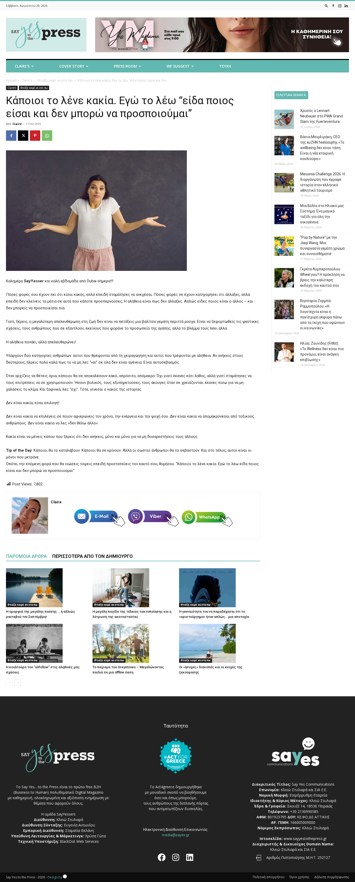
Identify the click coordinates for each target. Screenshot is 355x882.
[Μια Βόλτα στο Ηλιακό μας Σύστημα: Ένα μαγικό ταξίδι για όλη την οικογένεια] (280, 215)
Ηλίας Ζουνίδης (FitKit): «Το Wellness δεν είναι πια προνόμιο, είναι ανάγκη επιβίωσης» (322, 351)
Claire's (26, 80)
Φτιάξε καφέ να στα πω (55, 80)
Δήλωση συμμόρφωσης (331, 877)
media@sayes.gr (175, 835)
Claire (17, 124)
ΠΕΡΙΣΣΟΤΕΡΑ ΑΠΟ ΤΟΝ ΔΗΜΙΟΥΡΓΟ (92, 556)
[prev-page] (9, 682)
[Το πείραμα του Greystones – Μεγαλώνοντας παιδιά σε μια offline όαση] (133, 643)
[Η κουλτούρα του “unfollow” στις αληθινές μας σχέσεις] (46, 643)
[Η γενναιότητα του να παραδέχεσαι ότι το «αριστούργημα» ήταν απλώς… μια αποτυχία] (219, 587)
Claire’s (22, 66)
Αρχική (11, 80)
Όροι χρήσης (299, 877)
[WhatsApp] (47, 135)
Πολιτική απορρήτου (269, 877)
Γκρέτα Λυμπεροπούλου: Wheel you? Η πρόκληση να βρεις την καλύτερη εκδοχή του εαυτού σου (322, 277)
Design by (55, 877)
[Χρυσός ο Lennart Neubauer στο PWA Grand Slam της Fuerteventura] (280, 120)
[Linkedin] (346, 5)
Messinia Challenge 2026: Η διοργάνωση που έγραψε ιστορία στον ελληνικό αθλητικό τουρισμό (322, 182)
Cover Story (71, 66)
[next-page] (17, 682)
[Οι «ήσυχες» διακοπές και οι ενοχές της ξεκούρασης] (219, 643)
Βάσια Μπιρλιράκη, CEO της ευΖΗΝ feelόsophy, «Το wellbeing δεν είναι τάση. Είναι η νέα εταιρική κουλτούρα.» (322, 148)
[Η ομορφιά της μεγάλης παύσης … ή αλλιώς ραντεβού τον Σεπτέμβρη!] (46, 587)
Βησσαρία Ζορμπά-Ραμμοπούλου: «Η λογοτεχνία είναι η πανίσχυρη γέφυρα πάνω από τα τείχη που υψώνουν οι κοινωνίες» (322, 314)
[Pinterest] (35, 135)
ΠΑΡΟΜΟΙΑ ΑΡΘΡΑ (26, 556)
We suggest (178, 66)
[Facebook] (333, 5)
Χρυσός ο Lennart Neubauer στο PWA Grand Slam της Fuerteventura (321, 116)
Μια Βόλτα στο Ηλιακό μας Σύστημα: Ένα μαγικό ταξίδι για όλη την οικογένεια (322, 214)
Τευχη (225, 66)
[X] (23, 135)
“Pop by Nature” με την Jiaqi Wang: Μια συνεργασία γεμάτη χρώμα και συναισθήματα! (322, 245)
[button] (326, 6)
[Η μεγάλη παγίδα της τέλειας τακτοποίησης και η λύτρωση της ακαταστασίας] (133, 587)
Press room (125, 66)
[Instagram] (340, 5)
